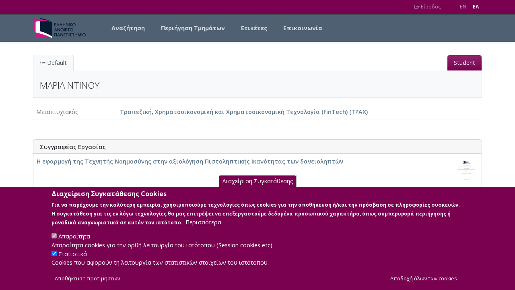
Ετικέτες (254, 28)
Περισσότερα (203, 222)
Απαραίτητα (74, 236)
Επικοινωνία (302, 28)
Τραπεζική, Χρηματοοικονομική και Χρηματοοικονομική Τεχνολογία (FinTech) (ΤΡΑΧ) (244, 112)
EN (463, 6)
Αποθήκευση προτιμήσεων (87, 278)
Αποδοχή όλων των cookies (423, 278)
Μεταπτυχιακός (57, 112)
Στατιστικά (72, 254)
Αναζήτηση (128, 28)
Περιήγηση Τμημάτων (193, 28)
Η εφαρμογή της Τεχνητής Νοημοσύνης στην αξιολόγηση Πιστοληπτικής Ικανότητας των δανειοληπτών (190, 161)
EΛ (476, 6)
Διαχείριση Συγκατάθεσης (257, 181)
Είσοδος (430, 6)
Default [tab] (56, 62)
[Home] (62, 28)
